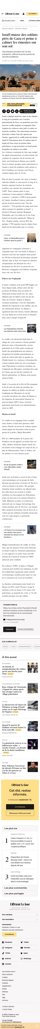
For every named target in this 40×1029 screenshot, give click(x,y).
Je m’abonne (20, 807)
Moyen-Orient (8, 29)
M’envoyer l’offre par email (20, 813)
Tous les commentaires (25, 629)
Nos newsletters (8, 919)
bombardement (25, 646)
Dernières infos (9, 21)
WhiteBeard (17, 1022)
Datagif (9, 1020)
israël (5, 646)
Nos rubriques (7, 914)
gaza (13, 646)
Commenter (10, 629)
